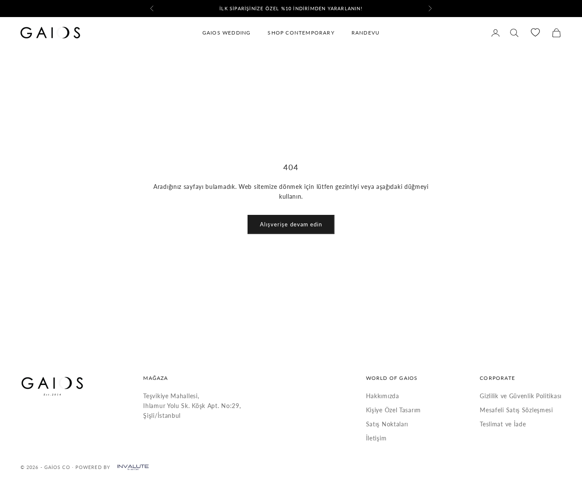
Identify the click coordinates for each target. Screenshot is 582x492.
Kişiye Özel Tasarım (393, 410)
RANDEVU (366, 32)
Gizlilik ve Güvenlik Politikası (521, 395)
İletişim (376, 438)
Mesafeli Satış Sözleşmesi (516, 410)
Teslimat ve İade (503, 424)
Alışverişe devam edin (291, 224)
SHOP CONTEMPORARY (301, 32)
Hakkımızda (382, 395)
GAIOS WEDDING (226, 32)
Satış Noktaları (387, 424)
